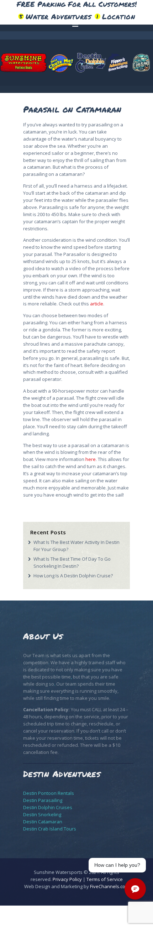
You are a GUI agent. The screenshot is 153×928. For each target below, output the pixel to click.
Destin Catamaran (42, 821)
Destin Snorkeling (42, 814)
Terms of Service (104, 879)
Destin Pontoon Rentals (48, 793)
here (90, 459)
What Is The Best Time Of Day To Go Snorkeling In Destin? (72, 562)
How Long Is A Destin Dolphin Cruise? (73, 575)
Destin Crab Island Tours (49, 828)
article (96, 303)
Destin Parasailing (42, 800)
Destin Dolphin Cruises (47, 807)
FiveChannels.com (109, 886)
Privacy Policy (67, 879)
